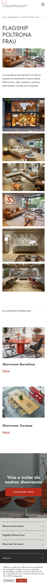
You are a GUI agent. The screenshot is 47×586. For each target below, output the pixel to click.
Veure (6, 371)
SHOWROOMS (12, 17)
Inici (4, 17)
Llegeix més (17, 576)
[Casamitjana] (15, 5)
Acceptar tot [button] (21, 580)
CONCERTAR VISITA (23, 492)
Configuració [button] (8, 580)
